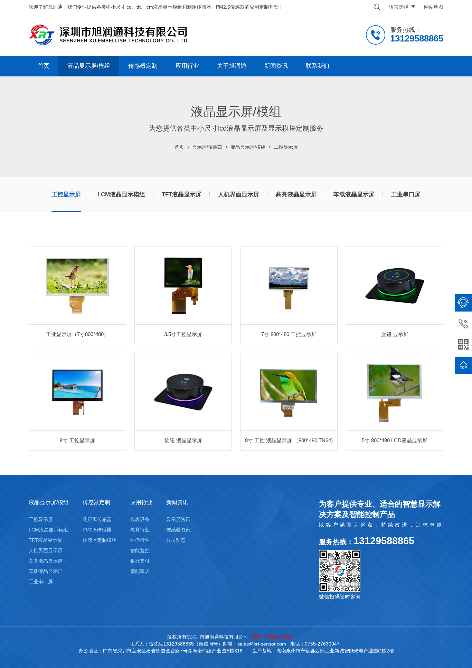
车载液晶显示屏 (354, 194)
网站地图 (433, 7)
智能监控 (140, 550)
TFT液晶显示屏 (181, 194)
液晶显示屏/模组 (88, 66)
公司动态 (176, 540)
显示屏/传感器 (207, 147)
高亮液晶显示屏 (296, 194)
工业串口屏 (406, 194)
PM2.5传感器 (97, 529)
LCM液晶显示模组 (121, 194)
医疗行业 (140, 540)
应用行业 (187, 66)
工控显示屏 (286, 147)
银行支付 (140, 561)
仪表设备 (140, 519)
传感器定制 (143, 66)
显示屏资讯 (178, 519)
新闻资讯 (276, 66)
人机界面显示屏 (238, 194)
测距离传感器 (97, 519)
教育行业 (140, 529)
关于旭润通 (231, 66)
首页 (43, 66)
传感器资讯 (178, 529)
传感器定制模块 (99, 540)
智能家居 (140, 571)
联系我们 (317, 66)
